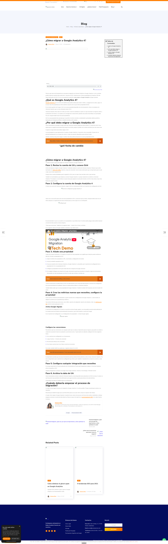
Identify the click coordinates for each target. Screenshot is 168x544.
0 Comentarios (67, 44)
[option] (59, 473)
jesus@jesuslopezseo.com (94, 528)
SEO (61, 37)
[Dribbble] (55, 531)
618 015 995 (94, 530)
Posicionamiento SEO (77, 412)
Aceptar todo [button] (6, 538)
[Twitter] (46, 531)
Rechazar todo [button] (15, 538)
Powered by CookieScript (11, 541)
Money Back (68, 526)
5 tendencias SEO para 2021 (87, 484)
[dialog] (11, 534)
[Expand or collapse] (121, 41)
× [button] (19, 526)
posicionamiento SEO (87, 397)
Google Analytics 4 (50, 102)
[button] (164, 540)
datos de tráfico (57, 170)
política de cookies (133, 541)
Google (68, 412)
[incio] (47, 519)
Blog (71, 26)
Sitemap (67, 528)
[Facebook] (49, 531)
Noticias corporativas (79, 26)
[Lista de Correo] (113, 525)
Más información (6, 536)
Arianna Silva (51, 44)
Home (67, 26)
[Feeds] (52, 531)
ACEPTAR (84, 543)
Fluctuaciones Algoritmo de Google (73, 533)
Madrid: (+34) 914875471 (52, 2)
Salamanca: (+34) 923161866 (70, 1)
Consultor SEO (119, 540)
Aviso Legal (68, 523)
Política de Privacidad (70, 531)
